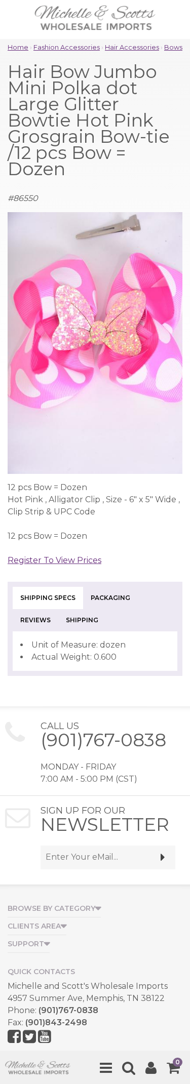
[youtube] (44, 1037)
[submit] (163, 857)
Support (26, 943)
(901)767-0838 (103, 740)
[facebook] (14, 1037)
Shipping (82, 620)
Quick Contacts (41, 971)
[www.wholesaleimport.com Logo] (95, 20)
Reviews (35, 620)
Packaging (110, 597)
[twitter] (29, 1037)
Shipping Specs (47, 597)
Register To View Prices (54, 560)
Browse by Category (51, 908)
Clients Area (34, 926)
